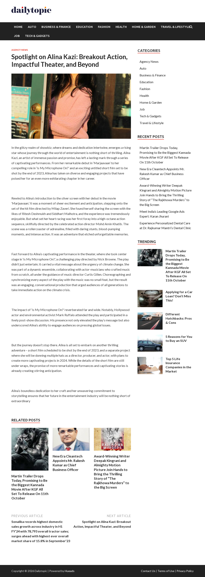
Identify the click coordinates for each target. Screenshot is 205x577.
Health (121, 26)
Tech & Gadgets (37, 35)
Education (84, 26)
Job (17, 35)
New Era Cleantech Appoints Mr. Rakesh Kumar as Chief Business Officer (69, 463)
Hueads (69, 571)
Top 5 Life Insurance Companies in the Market (178, 365)
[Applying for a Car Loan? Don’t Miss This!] (150, 292)
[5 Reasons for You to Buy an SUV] (150, 337)
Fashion (104, 26)
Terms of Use (166, 571)
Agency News (19, 50)
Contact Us (148, 571)
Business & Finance (56, 26)
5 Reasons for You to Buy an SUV (179, 339)
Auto (32, 26)
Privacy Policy (185, 571)
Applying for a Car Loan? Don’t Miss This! (179, 296)
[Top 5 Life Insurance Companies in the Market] (150, 359)
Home (18, 26)
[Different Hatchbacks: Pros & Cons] (150, 314)
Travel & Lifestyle (175, 26)
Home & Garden (144, 26)
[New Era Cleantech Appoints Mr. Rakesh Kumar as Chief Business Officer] (71, 452)
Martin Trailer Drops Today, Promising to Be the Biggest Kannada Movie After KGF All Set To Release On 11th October (29, 487)
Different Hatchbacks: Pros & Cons (179, 318)
